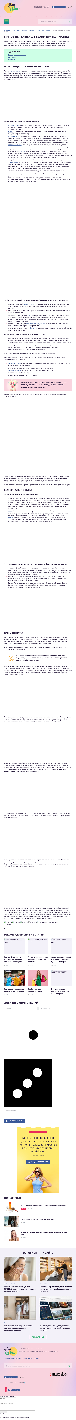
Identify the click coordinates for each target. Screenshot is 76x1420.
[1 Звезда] (8, 922)
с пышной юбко (13, 162)
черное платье (15, 71)
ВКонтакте (68, 7)
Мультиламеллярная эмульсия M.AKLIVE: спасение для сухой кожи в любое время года (20, 1289)
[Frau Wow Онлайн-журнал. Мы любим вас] (12, 8)
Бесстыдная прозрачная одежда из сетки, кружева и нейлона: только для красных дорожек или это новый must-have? (38, 1144)
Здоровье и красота (9, 1283)
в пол (23, 151)
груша (29, 315)
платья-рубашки (13, 136)
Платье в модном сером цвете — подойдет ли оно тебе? (38, 959)
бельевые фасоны (14, 363)
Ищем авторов (14, 1389)
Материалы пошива (13, 57)
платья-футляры (14, 125)
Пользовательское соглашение (12, 1358)
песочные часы (28, 304)
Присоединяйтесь (60, 7)
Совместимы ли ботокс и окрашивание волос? (38, 1219)
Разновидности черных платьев (17, 55)
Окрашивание (43, 1283)
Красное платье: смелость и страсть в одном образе (60, 991)
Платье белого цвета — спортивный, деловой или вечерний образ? (14, 959)
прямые (10, 132)
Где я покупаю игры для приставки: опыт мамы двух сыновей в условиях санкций (55, 1328)
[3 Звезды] (24, 922)
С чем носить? (12, 59)
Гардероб (6, 1323)
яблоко (31, 328)
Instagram (71, 7)
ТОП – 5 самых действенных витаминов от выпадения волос (43, 1205)
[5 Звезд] (40, 922)
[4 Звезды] (32, 922)
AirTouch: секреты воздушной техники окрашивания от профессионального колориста (56, 1289)
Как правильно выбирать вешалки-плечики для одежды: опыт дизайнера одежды (19, 1328)
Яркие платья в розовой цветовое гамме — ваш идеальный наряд (61, 959)
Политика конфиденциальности (31, 1358)
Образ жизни (43, 1323)
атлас (10, 511)
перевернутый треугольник (35, 324)
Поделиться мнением (39, 1162)
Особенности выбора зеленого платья (37, 990)
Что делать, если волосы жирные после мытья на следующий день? (44, 1233)
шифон (10, 517)
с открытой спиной (15, 145)
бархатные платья (14, 370)
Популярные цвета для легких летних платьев (14, 990)
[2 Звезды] (16, 922)
